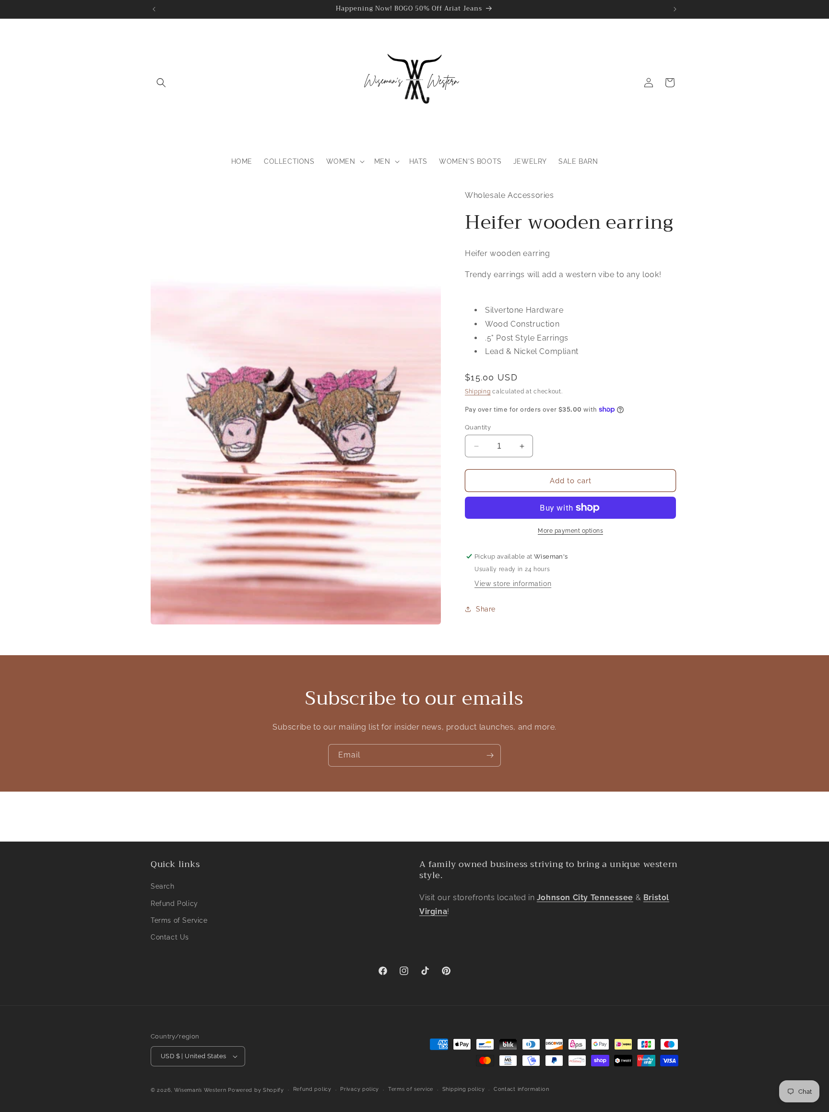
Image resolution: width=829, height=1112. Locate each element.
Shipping (478, 391)
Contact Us (170, 937)
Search (163, 886)
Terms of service (410, 1089)
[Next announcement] (675, 9)
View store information (512, 583)
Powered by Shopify (256, 1090)
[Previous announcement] (154, 9)
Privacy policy (359, 1089)
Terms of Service (179, 920)
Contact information (521, 1089)
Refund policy (312, 1089)
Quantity (478, 427)
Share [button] (486, 608)
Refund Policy (174, 903)
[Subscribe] (489, 755)
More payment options (570, 530)
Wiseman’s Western (201, 1090)
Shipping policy (463, 1089)
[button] (161, 82)
